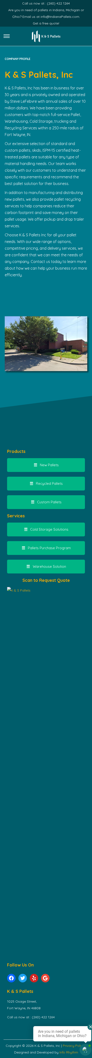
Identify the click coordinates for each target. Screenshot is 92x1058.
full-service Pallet (65, 114)
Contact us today (46, 261)
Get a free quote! (46, 23)
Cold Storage (41, 121)
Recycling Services (21, 128)
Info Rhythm (68, 1052)
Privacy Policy (74, 1045)
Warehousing (16, 121)
